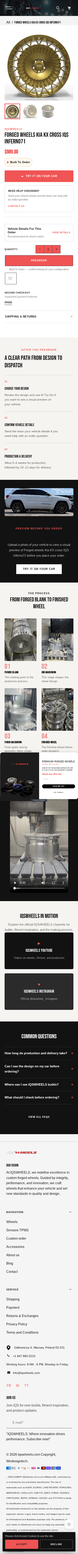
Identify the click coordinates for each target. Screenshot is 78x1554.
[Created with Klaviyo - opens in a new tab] (39, 800)
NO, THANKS (58, 792)
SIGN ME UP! (58, 786)
